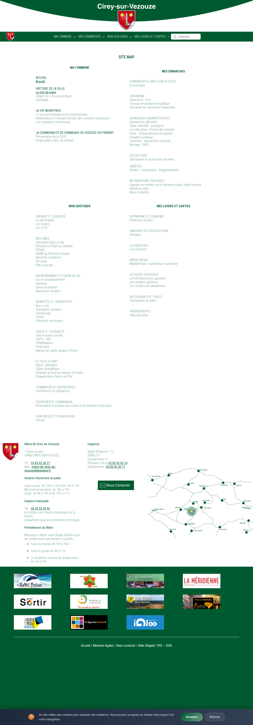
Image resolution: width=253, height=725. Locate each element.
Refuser (215, 716)
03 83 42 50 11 (115, 467)
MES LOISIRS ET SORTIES (150, 36)
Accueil (40, 81)
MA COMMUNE (63, 36)
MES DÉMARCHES (89, 36)
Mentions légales (103, 645)
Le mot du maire (46, 92)
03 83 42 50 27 (40, 463)
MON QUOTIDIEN (117, 36)
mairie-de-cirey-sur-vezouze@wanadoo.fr (40, 468)
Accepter (192, 716)
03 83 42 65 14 (118, 463)
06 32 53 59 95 (40, 508)
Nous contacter (126, 645)
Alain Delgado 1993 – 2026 (155, 645)
